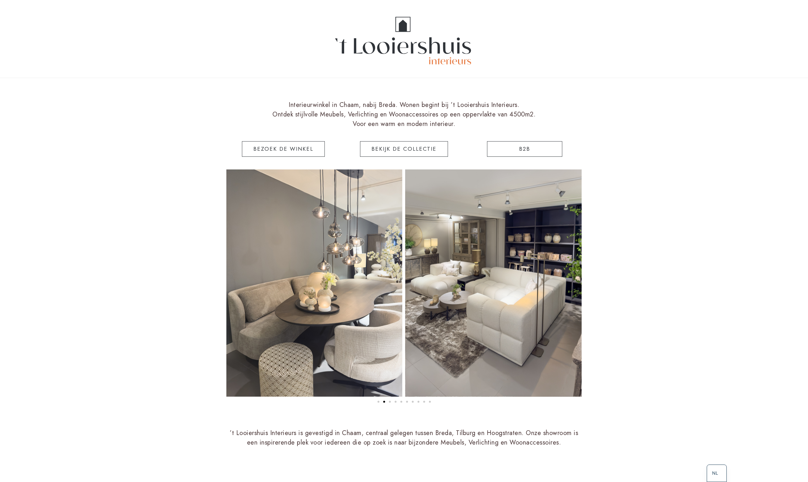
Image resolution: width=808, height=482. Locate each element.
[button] (378, 402)
